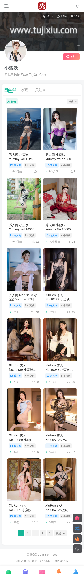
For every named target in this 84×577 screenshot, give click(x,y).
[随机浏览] (77, 528)
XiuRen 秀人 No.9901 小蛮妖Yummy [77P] (20, 509)
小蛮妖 (11, 68)
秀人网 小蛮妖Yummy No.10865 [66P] (58, 229)
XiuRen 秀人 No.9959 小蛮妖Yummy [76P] (56, 439)
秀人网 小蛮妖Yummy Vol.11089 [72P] (58, 159)
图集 (10, 89)
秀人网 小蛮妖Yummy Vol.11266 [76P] (21, 159)
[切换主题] (77, 548)
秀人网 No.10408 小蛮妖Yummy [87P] (23, 297)
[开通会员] (77, 538)
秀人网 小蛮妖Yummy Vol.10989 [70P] (21, 229)
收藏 (26, 89)
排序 (71, 101)
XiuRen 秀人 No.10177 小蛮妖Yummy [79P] (57, 299)
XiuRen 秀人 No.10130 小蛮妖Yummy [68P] (21, 369)
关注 (40, 89)
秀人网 (17, 165)
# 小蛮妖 (29, 165)
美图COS (44, 560)
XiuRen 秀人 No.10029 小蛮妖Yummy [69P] (21, 439)
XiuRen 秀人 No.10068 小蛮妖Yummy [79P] (57, 369)
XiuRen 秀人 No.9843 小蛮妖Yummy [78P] (56, 509)
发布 (11, 101)
